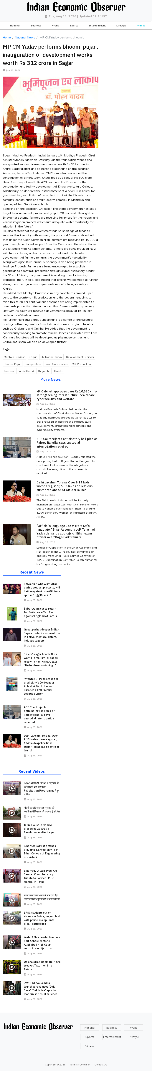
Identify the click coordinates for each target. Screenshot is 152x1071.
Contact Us (101, 1064)
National (90, 1027)
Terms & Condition (80, 1064)
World (134, 1027)
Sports (89, 1037)
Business (111, 1027)
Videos (89, 1046)
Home (7, 37)
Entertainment (111, 1037)
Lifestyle (134, 1037)
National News (25, 37)
